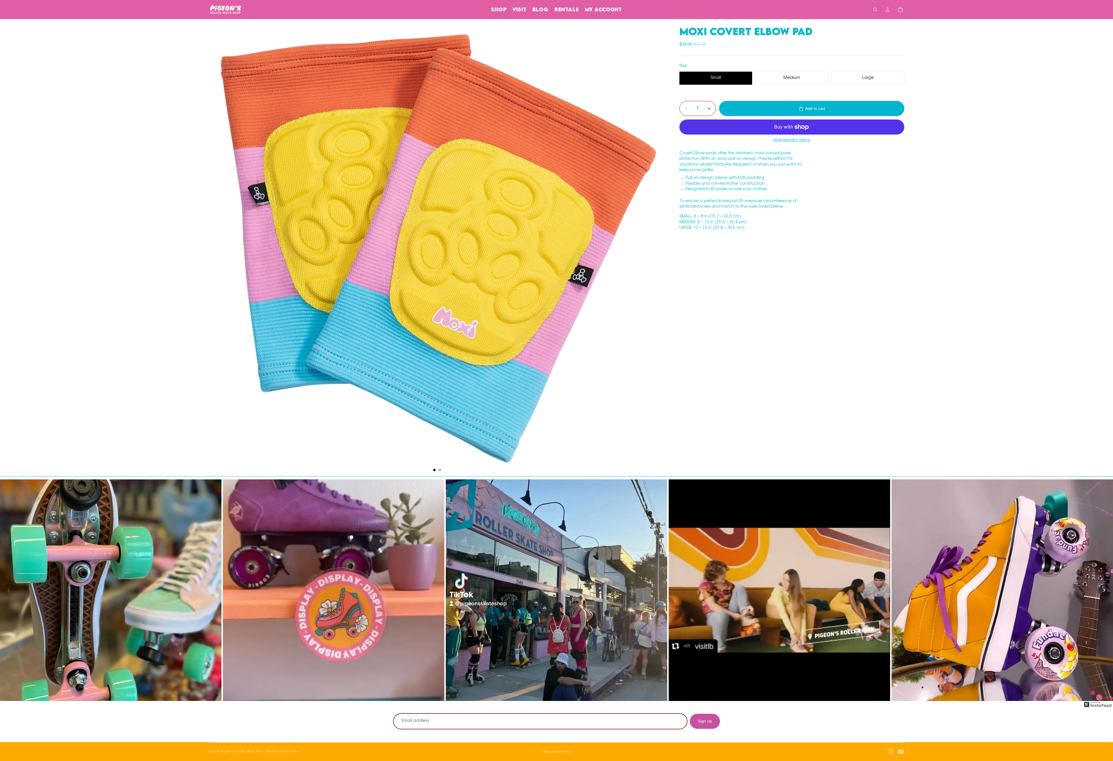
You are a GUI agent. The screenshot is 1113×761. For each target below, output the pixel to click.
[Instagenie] (1098, 707)
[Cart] (900, 9)
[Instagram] (890, 751)
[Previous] (8, 590)
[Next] (1104, 590)
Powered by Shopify (281, 751)
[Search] (875, 9)
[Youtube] (900, 751)
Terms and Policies (557, 752)
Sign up (705, 721)
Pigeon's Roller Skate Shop (242, 751)
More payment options (792, 140)
